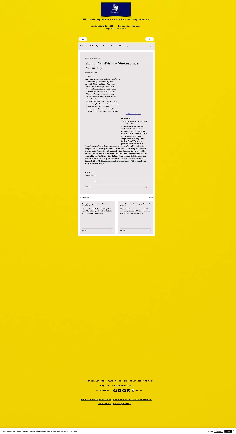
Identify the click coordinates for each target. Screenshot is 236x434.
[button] (150, 46)
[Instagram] (128, 390)
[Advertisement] (55, 421)
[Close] (234, 431)
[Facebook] (115, 390)
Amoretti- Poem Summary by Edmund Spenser (135, 205)
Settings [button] (210, 431)
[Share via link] (100, 181)
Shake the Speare (125, 46)
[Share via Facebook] (86, 181)
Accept (228, 431)
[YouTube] (124, 390)
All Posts (83, 46)
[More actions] (146, 58)
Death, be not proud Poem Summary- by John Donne (96, 205)
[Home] (82, 39)
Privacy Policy (73, 431)
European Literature (90, 175)
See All (151, 197)
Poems (105, 46)
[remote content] (101, 131)
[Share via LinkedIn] (95, 181)
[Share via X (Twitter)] (91, 181)
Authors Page (94, 46)
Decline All (219, 431)
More (136, 46)
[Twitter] (119, 390)
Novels (113, 46)
